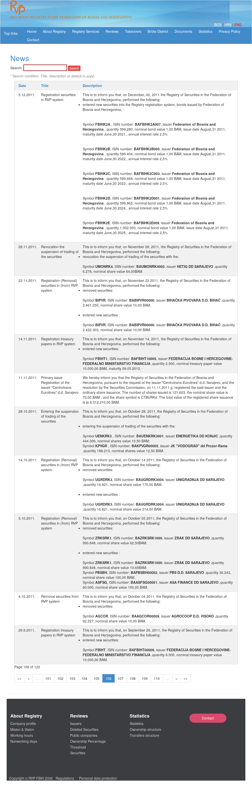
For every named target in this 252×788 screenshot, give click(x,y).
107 (121, 678)
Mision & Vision (22, 729)
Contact (208, 718)
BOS (218, 24)
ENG (238, 24)
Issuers (75, 723)
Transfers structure (144, 735)
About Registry (54, 31)
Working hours (21, 735)
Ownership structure (145, 729)
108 (133, 678)
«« (19, 678)
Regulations (65, 778)
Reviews (112, 31)
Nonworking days (23, 741)
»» (186, 678)
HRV (228, 24)
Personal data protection (98, 778)
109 (145, 678)
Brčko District (158, 31)
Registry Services (85, 31)
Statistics (205, 31)
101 (48, 678)
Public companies (83, 735)
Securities (77, 752)
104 (84, 678)
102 (60, 678)
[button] (12, 33)
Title (44, 85)
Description (92, 85)
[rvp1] (17, 6)
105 (96, 678)
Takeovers (133, 31)
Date (22, 85)
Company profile (23, 723)
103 (72, 678)
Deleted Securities (84, 729)
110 (157, 678)
